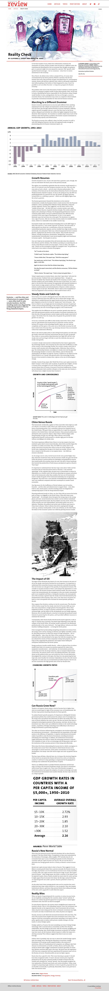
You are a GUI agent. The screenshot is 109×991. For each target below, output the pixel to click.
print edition (75, 4)
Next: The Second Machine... (76, 980)
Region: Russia (44, 973)
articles (57, 4)
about (84, 4)
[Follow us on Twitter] (90, 4)
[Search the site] (98, 4)
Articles (16, 8)
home (50, 4)
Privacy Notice (98, 988)
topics (65, 4)
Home (9, 8)
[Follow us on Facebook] (94, 4)
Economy (57, 976)
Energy (53, 976)
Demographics (46, 976)
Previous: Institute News (32, 980)
